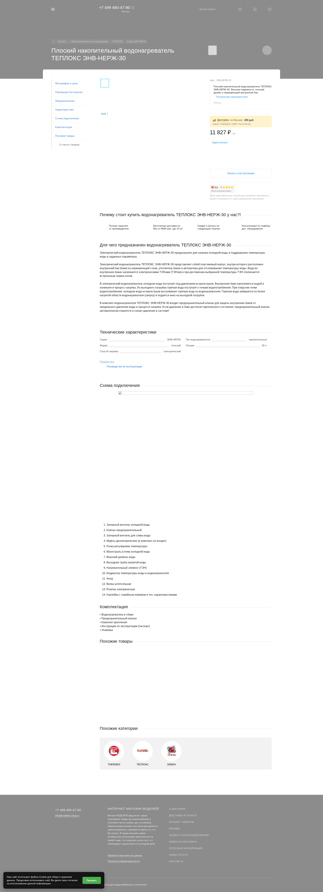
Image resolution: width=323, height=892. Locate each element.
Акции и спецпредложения (189, 835)
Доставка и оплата (183, 815)
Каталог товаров (181, 822)
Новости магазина (183, 841)
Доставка (223, 119)
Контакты (176, 861)
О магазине (177, 809)
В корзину (143, 719)
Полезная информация (186, 848)
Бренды (174, 828)
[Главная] (53, 42)
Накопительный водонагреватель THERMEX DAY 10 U (131, 697)
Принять (92, 880)
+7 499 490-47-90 (114, 7)
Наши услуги (178, 854)
